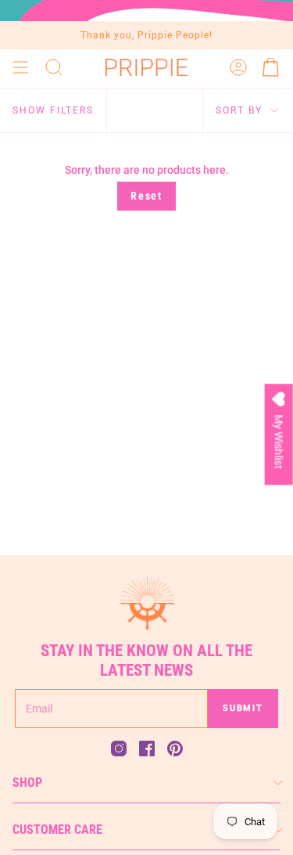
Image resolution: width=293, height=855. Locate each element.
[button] (54, 67)
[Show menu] (20, 67)
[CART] (271, 67)
